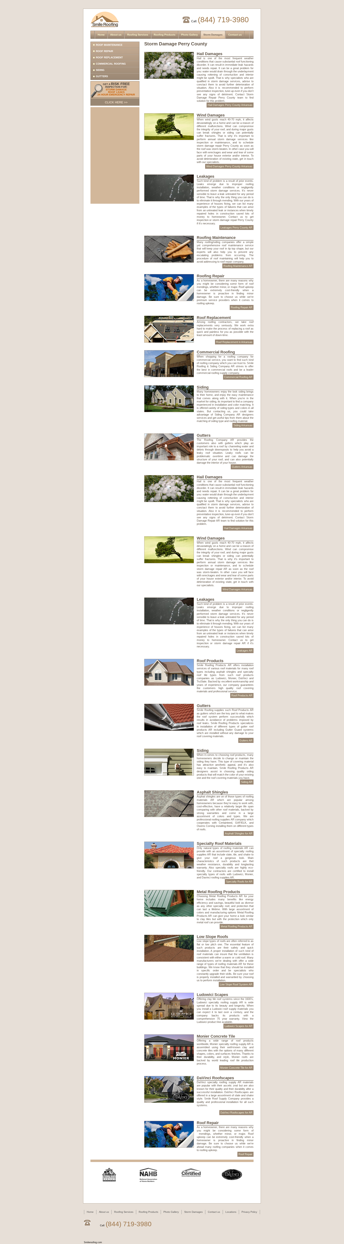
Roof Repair (104, 51)
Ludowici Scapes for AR (238, 1026)
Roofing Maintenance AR (237, 265)
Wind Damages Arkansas (237, 589)
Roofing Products (164, 34)
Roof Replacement (109, 57)
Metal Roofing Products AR (236, 926)
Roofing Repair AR (241, 307)
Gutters (102, 76)
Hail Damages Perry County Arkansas (230, 104)
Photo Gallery (189, 34)
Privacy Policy (249, 1211)
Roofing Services (137, 34)
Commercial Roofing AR (238, 377)
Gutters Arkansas (242, 466)
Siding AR (246, 781)
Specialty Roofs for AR (239, 881)
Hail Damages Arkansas (238, 528)
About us (115, 34)
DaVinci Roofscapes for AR (236, 1112)
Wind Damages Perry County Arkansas (229, 166)
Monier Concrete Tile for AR (236, 1067)
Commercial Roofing (111, 63)
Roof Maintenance (109, 44)
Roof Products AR (241, 695)
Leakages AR (244, 650)
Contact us (235, 34)
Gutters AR (245, 740)
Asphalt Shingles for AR (238, 833)
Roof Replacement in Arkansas (234, 342)
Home (101, 34)
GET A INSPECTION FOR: (116, 93)
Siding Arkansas (242, 425)
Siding (100, 70)
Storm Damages (213, 34)
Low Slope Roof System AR (236, 984)
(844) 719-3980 (223, 19)
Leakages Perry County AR (236, 227)
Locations (230, 1211)
